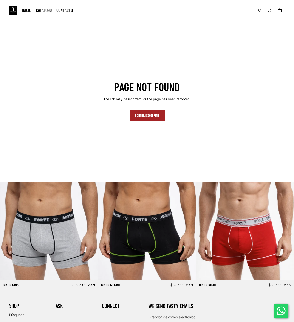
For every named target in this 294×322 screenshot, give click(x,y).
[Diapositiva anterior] (7, 231)
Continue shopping (147, 115)
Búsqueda (16, 315)
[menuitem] (26, 10)
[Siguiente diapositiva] (91, 231)
